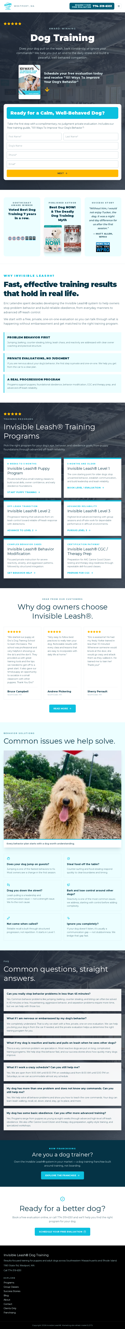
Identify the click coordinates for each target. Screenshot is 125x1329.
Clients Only (10, 1308)
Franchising (10, 1312)
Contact (8, 1304)
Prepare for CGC (78, 572)
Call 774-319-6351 (12, 1270)
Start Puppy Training (22, 492)
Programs (9, 1282)
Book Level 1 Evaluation (84, 487)
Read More (61, 708)
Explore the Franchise (60, 1175)
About (7, 1299)
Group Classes (11, 1287)
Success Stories (12, 1291)
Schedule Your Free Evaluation (60, 1231)
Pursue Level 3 (77, 530)
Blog (6, 1295)
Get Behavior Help (19, 572)
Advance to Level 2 (20, 530)
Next (60, 173)
